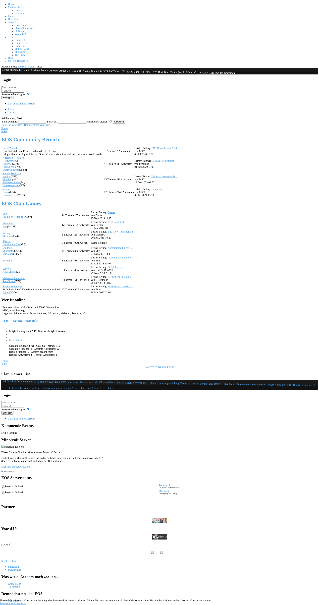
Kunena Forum (166, 366)
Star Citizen (8, 281)
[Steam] (164, 558)
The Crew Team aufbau (120, 231)
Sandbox (7, 247)
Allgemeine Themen (13, 157)
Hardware (7, 160)
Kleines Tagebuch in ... (120, 276)
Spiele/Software (10, 169)
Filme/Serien (9, 166)
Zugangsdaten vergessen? (21, 103)
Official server (115, 267)
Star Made (7, 253)
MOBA (6, 213)
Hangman (156, 189)
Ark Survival (9, 271)
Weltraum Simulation (13, 278)
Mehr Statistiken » (18, 340)
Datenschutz (6, 603)
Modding (7, 179)
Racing (6, 233)
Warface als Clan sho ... (120, 286)
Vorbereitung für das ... (120, 247)
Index (4, 131)
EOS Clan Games (21, 204)
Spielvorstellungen (12, 286)
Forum (31, 66)
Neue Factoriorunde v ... (120, 257)
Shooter (6, 241)
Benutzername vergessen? (37, 124)
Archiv (6, 292)
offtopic (6, 189)
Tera (4, 226)
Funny (5, 192)
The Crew (7, 236)
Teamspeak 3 (165, 485)
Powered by (151, 366)
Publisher (7, 163)
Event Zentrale (10, 148)
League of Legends (12, 216)
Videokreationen (11, 185)
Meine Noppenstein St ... (164, 176)
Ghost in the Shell (11, 244)
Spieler (111, 212)
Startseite (22, 66)
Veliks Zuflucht (116, 222)
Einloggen (7, 97)
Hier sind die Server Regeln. (16, 466)
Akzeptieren (19, 603)
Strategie (7, 260)
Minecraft (7, 250)
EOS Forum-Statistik (19, 321)
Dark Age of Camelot (162, 160)
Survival (6, 268)
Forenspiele (8, 195)
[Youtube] (155, 558)
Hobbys (6, 176)
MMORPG (8, 223)
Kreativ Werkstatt (11, 173)
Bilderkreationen (11, 182)
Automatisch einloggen (13, 94)
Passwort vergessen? (12, 124)
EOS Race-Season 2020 (164, 148)
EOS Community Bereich (30, 139)
